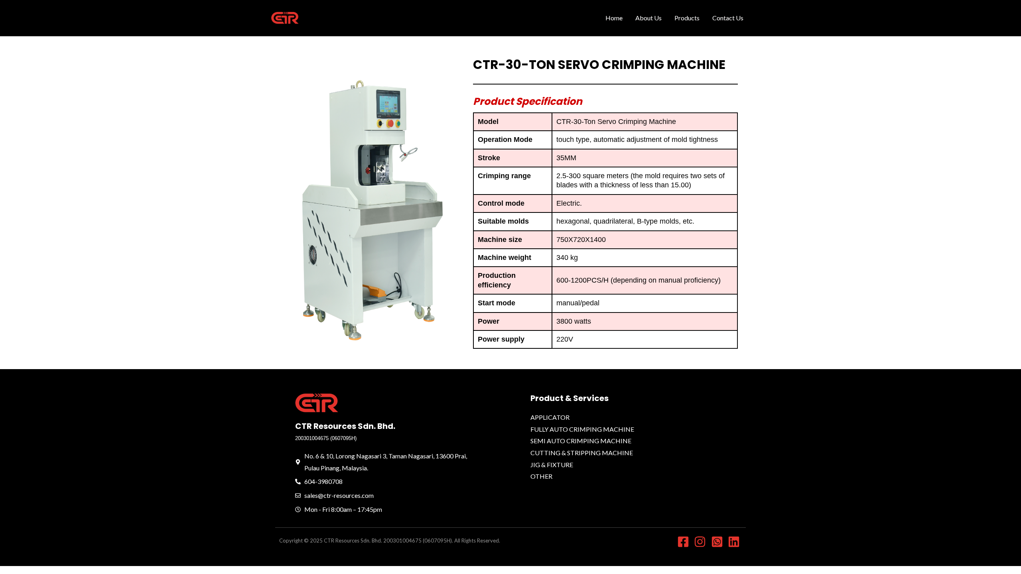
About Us (648, 18)
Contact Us (727, 18)
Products (687, 18)
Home (614, 18)
